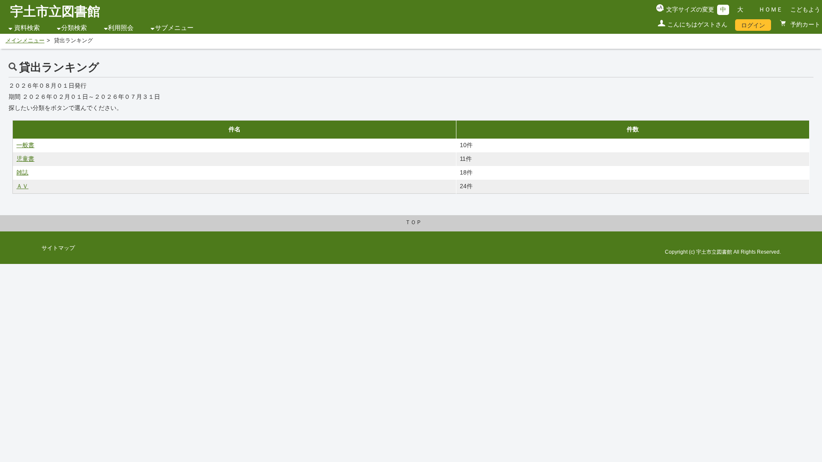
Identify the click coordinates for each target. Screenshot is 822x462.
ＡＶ (22, 186)
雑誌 (22, 172)
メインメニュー (25, 41)
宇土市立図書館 (55, 11)
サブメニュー (174, 27)
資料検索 (27, 27)
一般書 (25, 145)
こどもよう (805, 9)
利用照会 (121, 27)
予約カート (804, 24)
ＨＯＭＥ (771, 9)
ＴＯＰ (413, 222)
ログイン (753, 25)
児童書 (25, 158)
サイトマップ (58, 248)
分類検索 (74, 27)
